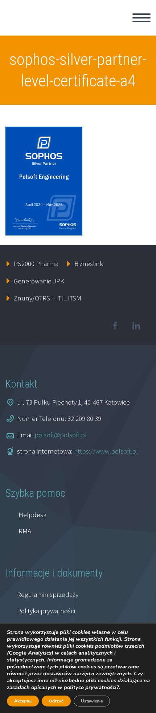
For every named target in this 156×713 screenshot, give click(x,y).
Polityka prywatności (46, 610)
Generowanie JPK (39, 280)
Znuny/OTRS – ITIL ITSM (47, 298)
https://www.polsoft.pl (106, 451)
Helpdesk (32, 514)
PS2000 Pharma (36, 263)
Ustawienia (92, 701)
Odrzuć (56, 701)
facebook (114, 326)
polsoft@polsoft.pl (60, 434)
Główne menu (141, 18)
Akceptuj (23, 701)
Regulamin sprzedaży (47, 594)
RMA (25, 530)
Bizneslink (88, 263)
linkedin (136, 326)
